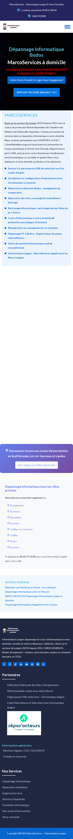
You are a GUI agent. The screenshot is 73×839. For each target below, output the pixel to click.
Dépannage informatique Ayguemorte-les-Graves (31, 604)
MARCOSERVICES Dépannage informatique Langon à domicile (33, 598)
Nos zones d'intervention (16, 811)
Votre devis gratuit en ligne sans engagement (36, 80)
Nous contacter (11, 816)
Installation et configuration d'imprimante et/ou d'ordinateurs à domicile (35, 180)
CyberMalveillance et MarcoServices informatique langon (35, 705)
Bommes (14, 523)
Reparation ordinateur (15, 787)
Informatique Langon (55, 833)
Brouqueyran (17, 505)
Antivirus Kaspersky (13, 799)
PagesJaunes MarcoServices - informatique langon (35, 696)
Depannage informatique (16, 781)
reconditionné (16, 247)
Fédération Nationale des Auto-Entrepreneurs (33, 684)
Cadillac (14, 535)
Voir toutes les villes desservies (36, 465)
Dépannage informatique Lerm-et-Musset (27, 591)
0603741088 (39, 16)
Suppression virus (12, 793)
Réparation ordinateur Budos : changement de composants (34, 190)
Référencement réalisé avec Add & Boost (30, 690)
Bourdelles (15, 517)
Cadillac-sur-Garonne (21, 529)
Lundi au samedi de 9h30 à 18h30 (39, 10)
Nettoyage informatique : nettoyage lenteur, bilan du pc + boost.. (38, 210)
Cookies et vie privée (14, 756)
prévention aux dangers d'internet (27, 222)
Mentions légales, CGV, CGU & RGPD (23, 750)
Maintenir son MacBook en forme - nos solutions (30, 587)
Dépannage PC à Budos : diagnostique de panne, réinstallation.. (35, 235)
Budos (13, 541)
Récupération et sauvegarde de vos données (33, 227)
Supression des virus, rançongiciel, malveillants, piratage (34, 200)
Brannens (15, 511)
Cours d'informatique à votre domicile (29, 218)
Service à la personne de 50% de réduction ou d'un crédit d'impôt (36, 170)
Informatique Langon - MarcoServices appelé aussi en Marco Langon (38, 255)
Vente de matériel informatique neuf (28, 243)
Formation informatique (15, 805)
